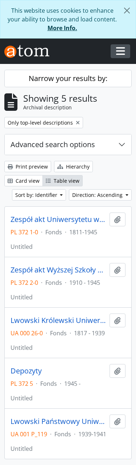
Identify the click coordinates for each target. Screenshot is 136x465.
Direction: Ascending (98, 194)
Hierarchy (77, 166)
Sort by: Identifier (37, 194)
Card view (27, 180)
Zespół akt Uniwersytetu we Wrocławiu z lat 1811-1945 (59, 219)
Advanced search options (53, 144)
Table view (65, 180)
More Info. (62, 28)
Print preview (31, 166)
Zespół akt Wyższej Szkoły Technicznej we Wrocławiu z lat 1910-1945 (59, 270)
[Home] (29, 51)
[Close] (127, 10)
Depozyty (26, 371)
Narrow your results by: (68, 78)
